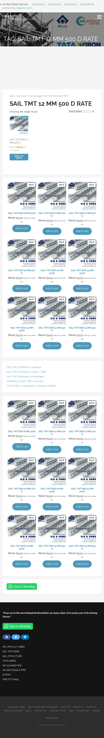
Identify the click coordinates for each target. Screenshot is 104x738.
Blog (28, 711)
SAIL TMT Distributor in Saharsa (24, 367)
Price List (91, 707)
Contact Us (40, 711)
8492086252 (54, 4)
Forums (96, 711)
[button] (100, 17)
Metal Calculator (13, 711)
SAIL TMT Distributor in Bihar (43, 707)
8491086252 (86, 4)
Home (12, 96)
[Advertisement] (52, 65)
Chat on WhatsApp (24, 586)
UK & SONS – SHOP (57, 711)
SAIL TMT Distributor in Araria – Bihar (27, 372)
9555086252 (38, 4)
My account (83, 711)
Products (78, 707)
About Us (65, 707)
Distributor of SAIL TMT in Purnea (25, 381)
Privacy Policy (52, 718)
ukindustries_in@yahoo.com (17, 8)
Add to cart (19, 157)
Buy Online (21, 96)
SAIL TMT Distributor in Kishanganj (25, 376)
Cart (71, 711)
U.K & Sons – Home (16, 707)
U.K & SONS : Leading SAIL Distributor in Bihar (31, 385)
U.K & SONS (9, 16)
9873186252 (70, 4)
